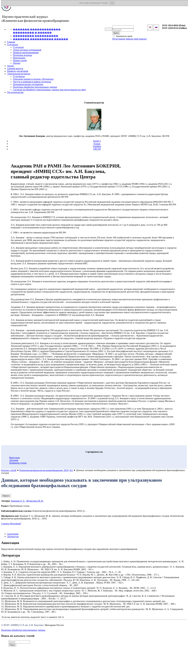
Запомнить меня (123, 36)
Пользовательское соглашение (28, 84)
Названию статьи (18, 463)
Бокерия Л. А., (18, 501)
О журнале (12, 44)
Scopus (97, 143)
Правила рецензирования (25, 52)
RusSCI (97, 141)
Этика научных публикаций (27, 50)
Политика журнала (22, 55)
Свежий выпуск (15, 68)
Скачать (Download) (11, 523)
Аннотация (12, 534)
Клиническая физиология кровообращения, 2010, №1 (46, 470)
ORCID (97, 149)
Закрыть (6, 496)
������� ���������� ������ (40, 39)
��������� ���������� (35, 36)
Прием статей (20, 60)
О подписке (19, 76)
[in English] (150, 27)
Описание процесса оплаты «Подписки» (33, 79)
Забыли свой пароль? (136, 39)
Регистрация (118, 39)
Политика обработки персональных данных (35, 87)
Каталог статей (8, 470)
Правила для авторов (17, 71)
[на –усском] (156, 27)
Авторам (13, 460)
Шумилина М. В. (34, 501)
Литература (13, 536)
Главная (11, 42)
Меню (108, 29)
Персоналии (19, 58)
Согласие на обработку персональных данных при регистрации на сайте (49, 89)
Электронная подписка (18, 73)
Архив (10, 66)
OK (112, 3)
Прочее (16, 63)
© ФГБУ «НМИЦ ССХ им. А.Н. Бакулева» (22, 625)
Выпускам (14, 457)
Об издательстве (15, 92)
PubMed (97, 146)
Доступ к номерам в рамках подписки (32, 81)
